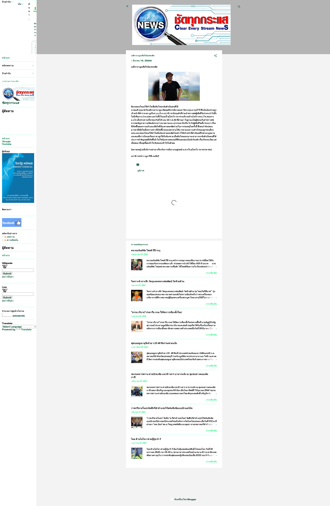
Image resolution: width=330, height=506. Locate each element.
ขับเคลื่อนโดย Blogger (185, 499)
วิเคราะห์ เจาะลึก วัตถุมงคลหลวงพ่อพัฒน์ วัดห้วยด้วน (157, 281)
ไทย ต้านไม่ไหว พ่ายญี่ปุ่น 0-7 (146, 439)
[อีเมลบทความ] (137, 165)
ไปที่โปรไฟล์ (35, 52)
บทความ (10, 236)
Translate (26, 329)
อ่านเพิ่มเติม (211, 273)
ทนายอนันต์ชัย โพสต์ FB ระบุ (145, 250)
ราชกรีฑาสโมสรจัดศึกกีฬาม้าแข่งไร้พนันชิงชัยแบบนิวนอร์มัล (161, 408)
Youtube (6, 144)
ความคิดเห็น (12, 240)
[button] (215, 56)
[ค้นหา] (239, 7)
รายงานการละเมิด (10, 81)
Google (6, 141)
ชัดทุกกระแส (35, 29)
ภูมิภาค (140, 170)
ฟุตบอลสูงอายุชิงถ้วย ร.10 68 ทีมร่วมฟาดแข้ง (154, 343)
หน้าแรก (6, 57)
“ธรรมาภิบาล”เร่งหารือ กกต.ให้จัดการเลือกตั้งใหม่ (156, 312)
